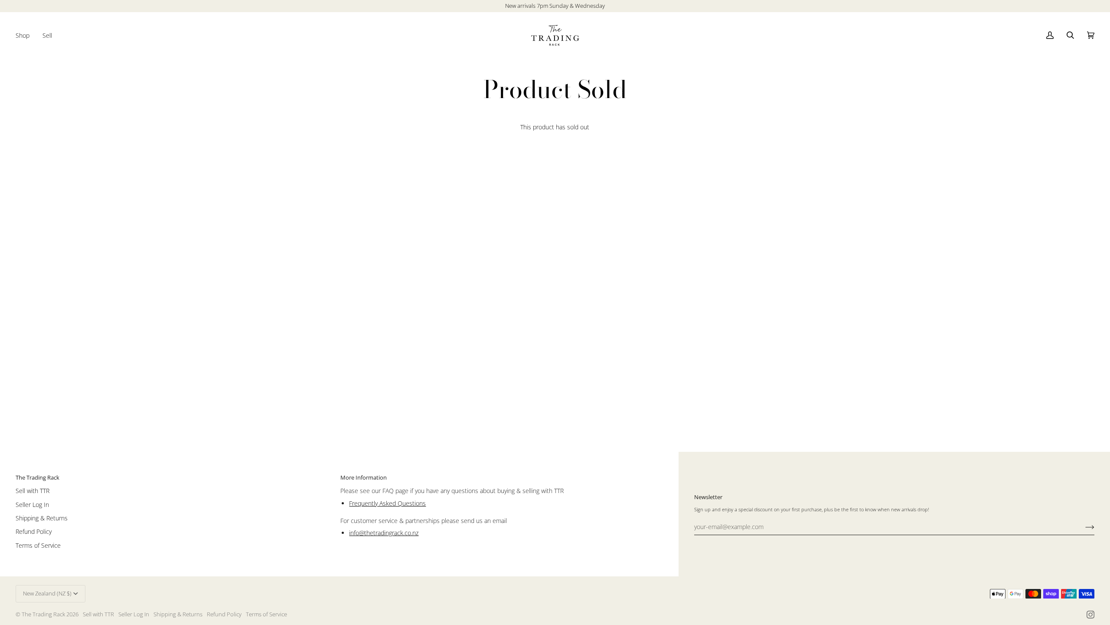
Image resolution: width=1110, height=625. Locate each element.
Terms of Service (38, 545)
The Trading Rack (43, 614)
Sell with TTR (32, 491)
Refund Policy (34, 531)
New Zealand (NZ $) (47, 593)
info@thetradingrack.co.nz (383, 533)
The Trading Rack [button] (37, 477)
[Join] (1082, 526)
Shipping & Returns (42, 518)
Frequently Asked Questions (387, 503)
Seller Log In (32, 504)
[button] (26, 35)
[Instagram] (1090, 614)
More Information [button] (363, 477)
